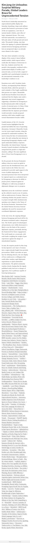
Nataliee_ (24, 342)
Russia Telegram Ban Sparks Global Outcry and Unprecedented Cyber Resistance (15, 333)
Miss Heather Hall (7, 276)
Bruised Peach (6, 436)
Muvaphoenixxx (21, 457)
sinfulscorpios (21, 512)
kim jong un (5, 18)
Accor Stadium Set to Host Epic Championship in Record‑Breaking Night (15, 290)
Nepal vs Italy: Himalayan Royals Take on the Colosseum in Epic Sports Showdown (15, 427)
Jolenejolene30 (15, 374)
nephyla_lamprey (20, 461)
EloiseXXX (8, 502)
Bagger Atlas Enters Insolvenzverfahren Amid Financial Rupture (15, 285)
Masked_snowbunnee (8, 518)
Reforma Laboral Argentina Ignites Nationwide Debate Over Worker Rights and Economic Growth (15, 477)
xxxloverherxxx (13, 370)
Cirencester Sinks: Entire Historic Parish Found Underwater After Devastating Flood (14, 363)
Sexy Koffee (17, 336)
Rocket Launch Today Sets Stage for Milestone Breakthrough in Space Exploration (13, 491)
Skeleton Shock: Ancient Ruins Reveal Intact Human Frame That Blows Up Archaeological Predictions (15, 326)
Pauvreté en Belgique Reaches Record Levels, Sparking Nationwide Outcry (15, 521)
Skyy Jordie (5, 404)
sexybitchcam (11, 365)
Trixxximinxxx (6, 317)
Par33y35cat (11, 418)
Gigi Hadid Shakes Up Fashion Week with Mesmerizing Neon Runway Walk (13, 377)
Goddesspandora (7, 381)
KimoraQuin (19, 347)
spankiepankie (6, 324)
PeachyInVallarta (7, 425)
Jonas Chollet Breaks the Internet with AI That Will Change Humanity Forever (15, 356)
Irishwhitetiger (6, 496)
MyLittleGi (13, 507)
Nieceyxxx (18, 523)
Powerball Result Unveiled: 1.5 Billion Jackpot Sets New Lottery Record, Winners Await (14, 319)
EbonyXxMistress (7, 331)
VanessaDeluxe (13, 354)
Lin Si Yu (11, 489)
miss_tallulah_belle (8, 310)
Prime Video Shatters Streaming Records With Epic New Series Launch (15, 438)
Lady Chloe (10, 283)
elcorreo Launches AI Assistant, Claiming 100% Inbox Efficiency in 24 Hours (15, 505)
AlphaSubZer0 (23, 429)
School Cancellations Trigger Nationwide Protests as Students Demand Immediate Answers (15, 351)
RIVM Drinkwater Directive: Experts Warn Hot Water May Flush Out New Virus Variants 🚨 (14, 313)
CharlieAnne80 (13, 288)
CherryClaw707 (18, 409)
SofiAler (22, 358)
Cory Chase (13, 393)
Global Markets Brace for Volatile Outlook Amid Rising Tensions (14, 367)
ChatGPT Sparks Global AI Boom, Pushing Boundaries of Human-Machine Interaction (14, 420)
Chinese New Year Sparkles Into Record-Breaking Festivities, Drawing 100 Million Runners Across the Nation (15, 466)
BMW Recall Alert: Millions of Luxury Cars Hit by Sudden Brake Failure (14, 509)
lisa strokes (23, 468)
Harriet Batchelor (7, 475)
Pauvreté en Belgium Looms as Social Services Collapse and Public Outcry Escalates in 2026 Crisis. (13, 297)
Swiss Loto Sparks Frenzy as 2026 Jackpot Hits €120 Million (14, 372)
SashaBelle (6, 386)
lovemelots (13, 450)
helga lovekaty (22, 292)
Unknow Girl (12, 441)
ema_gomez (21, 299)
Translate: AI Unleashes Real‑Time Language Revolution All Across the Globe (14, 406)
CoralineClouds (6, 482)
